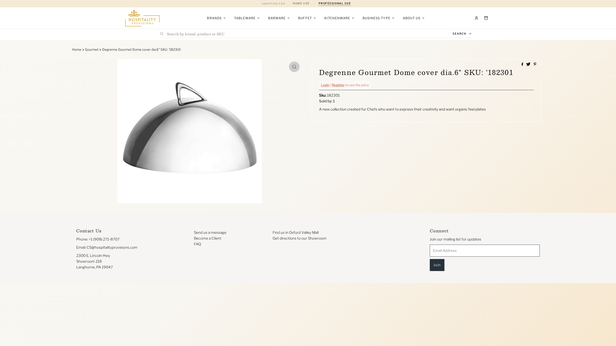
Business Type (376, 18)
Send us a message (210, 232)
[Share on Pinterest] (535, 64)
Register (338, 85)
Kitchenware (337, 18)
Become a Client (207, 238)
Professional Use (335, 3)
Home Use (301, 3)
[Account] (476, 18)
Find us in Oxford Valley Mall (296, 232)
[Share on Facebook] (522, 64)
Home (76, 49)
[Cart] (486, 18)
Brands (214, 18)
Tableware (245, 18)
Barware (277, 18)
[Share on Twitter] (528, 64)
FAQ (197, 244)
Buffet (305, 18)
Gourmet (91, 49)
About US (411, 18)
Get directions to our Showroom (300, 238)
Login (325, 85)
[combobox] (306, 33)
